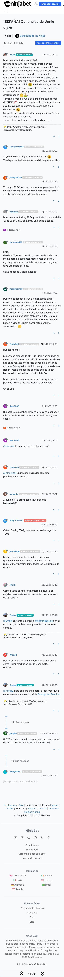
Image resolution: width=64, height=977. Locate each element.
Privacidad (32, 849)
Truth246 (14, 344)
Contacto (32, 912)
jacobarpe (14, 551)
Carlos (13, 615)
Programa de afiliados (32, 908)
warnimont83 (16, 289)
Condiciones (32, 845)
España (54, 805)
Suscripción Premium (49, 694)
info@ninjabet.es (44, 620)
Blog (32, 921)
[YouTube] (15, 837)
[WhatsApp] (35, 837)
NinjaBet (32, 831)
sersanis (14, 494)
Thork (12, 585)
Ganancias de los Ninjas (32, 35)
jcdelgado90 (16, 177)
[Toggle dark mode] (36, 4)
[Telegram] (28, 837)
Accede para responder (48, 43)
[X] (42, 837)
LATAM (9, 808)
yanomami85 (16, 242)
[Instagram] (22, 837)
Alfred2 (13, 655)
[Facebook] (48, 837)
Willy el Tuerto (16, 520)
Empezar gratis (49, 3)
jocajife (13, 733)
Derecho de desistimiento (32, 853)
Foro (32, 917)
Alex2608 (14, 406)
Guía (21, 805)
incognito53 (15, 771)
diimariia (14, 211)
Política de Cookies (32, 858)
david (12, 54)
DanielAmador (16, 147)
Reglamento (10, 805)
